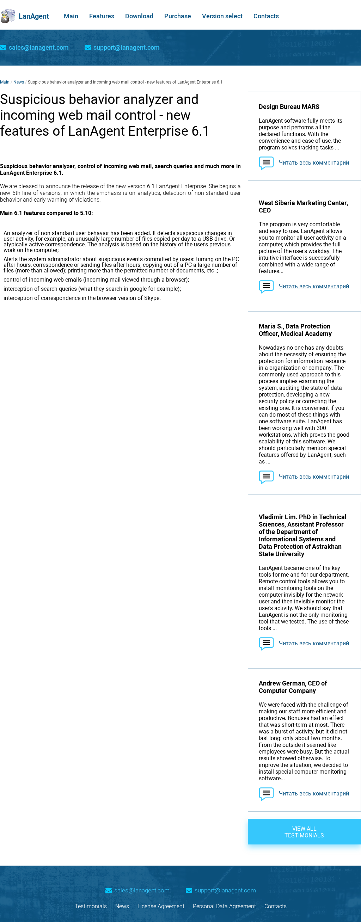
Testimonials (91, 906)
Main (71, 16)
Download (139, 16)
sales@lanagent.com (39, 47)
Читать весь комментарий (314, 162)
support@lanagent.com (126, 47)
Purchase (177, 16)
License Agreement (160, 906)
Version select (222, 16)
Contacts (266, 16)
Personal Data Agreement (224, 906)
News (18, 82)
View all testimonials (304, 832)
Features (101, 16)
